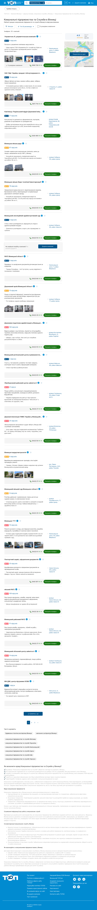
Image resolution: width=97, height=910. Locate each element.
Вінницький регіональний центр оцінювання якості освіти (26, 355)
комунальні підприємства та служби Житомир (20, 739)
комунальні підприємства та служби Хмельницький (22, 747)
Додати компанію (47, 246)
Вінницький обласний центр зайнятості (19, 651)
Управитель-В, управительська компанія (20, 36)
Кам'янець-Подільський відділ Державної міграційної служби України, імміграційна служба (39, 112)
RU (69, 3)
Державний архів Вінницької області (18, 286)
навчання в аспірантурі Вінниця (46, 733)
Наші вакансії (54, 888)
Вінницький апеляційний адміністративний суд (22, 216)
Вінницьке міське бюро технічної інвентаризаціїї (22, 182)
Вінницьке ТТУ (10, 521)
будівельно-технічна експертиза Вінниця (18, 733)
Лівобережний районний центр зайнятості (20, 383)
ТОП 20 (6, 14)
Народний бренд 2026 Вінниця (60, 875)
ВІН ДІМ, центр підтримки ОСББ (16, 681)
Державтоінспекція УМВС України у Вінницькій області (25, 417)
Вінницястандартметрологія (15, 452)
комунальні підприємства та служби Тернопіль (20, 743)
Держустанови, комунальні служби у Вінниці (38, 14)
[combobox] (25, 26)
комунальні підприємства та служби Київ (18, 755)
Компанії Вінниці (16, 14)
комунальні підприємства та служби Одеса (19, 751)
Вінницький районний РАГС (14, 619)
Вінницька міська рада (13, 143)
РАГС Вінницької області (13, 256)
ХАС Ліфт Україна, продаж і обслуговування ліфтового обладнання (29, 73)
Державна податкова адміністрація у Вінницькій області (26, 323)
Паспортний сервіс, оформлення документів (21, 559)
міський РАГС (9, 589)
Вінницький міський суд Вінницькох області (21, 489)
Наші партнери (54, 891)
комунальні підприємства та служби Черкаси (20, 759)
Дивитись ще (34, 714)
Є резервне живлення (47, 26)
